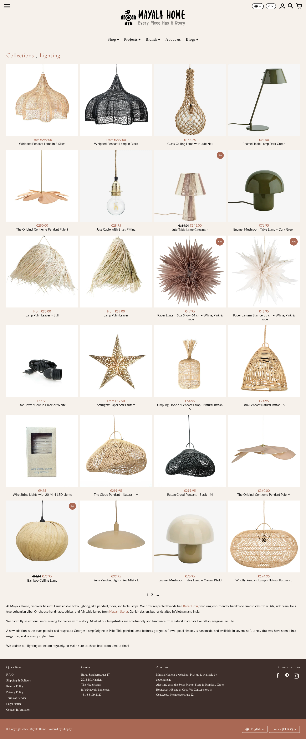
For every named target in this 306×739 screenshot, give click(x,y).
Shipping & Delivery (18, 680)
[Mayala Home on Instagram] (296, 676)
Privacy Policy (15, 692)
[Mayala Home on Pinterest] (287, 676)
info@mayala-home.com (95, 689)
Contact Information (18, 709)
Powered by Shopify (60, 729)
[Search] (290, 6)
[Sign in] (282, 6)
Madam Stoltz (118, 611)
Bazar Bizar (190, 606)
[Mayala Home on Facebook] (277, 676)
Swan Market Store (190, 684)
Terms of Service (16, 698)
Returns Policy (15, 686)
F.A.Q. (10, 674)
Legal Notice (13, 703)
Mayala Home (38, 729)
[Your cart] (299, 6)
